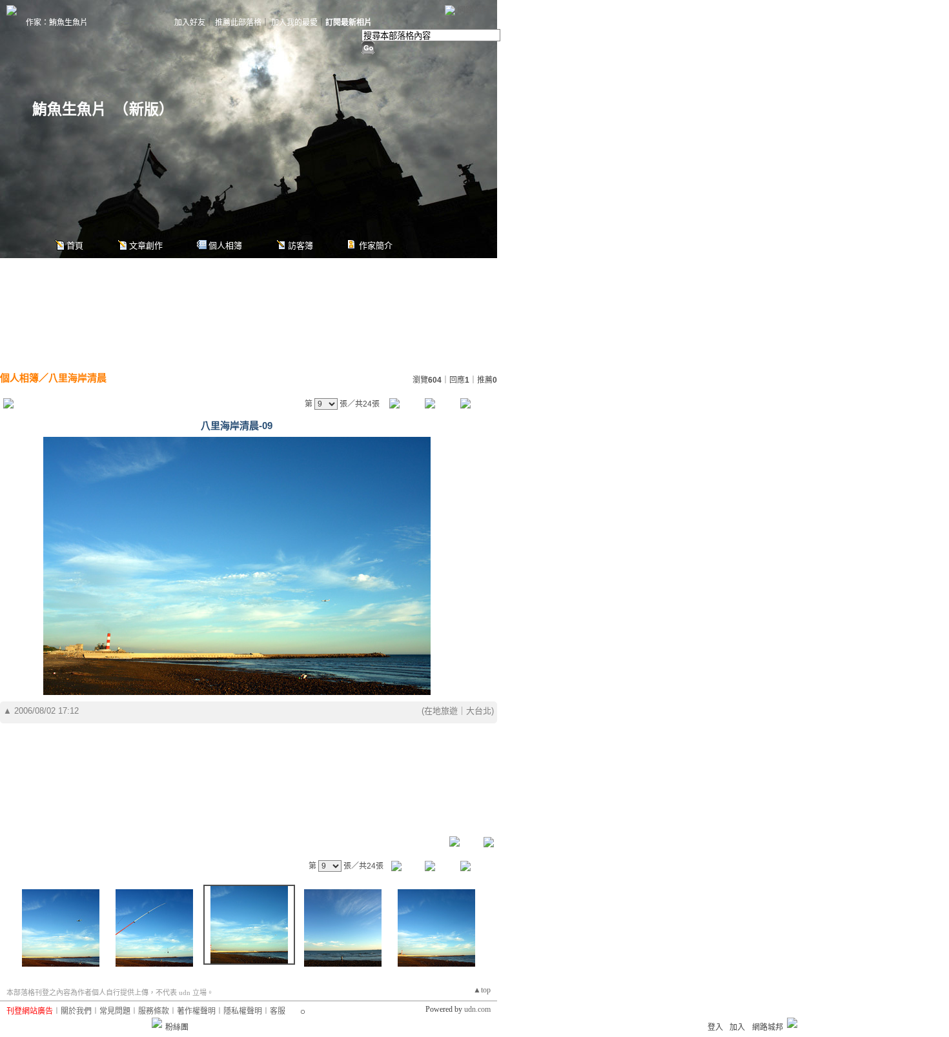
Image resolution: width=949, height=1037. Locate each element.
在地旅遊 (441, 711)
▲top (482, 989)
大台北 (478, 711)
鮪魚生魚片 (69, 109)
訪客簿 (300, 245)
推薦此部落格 (238, 22)
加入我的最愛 (294, 22)
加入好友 (189, 22)
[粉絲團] (157, 1023)
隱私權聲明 (242, 1011)
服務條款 (153, 1011)
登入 (715, 1027)
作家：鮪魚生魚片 (57, 22)
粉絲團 (177, 1027)
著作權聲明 (196, 1011)
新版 (144, 109)
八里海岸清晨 (77, 377)
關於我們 (76, 1011)
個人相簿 (225, 245)
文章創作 (146, 245)
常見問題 (114, 1011)
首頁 (74, 245)
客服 (277, 1011)
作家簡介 (376, 245)
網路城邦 (474, 9)
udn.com (477, 1009)
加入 (737, 1027)
